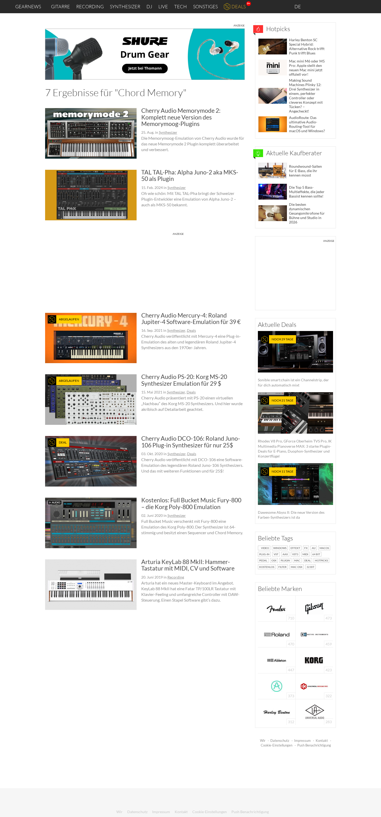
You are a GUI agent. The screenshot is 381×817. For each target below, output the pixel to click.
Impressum (302, 740)
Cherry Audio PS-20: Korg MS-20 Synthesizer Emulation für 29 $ (184, 380)
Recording (90, 6)
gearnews (28, 6)
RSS (360, 7)
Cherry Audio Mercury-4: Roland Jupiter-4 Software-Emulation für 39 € (191, 318)
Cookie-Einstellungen (276, 745)
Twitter (347, 6)
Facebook (336, 6)
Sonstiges (205, 6)
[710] (276, 608)
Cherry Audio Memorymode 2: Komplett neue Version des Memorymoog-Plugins (181, 117)
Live (163, 6)
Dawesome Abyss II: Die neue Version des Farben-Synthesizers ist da (291, 494)
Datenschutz (279, 740)
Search (373, 7)
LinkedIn (314, 6)
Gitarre (60, 6)
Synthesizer (125, 6)
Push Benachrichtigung (314, 745)
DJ (149, 6)
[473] (314, 608)
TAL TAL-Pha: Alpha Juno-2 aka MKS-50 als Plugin (189, 175)
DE (298, 6)
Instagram (325, 6)
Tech (180, 6)
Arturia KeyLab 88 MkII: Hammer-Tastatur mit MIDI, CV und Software (188, 565)
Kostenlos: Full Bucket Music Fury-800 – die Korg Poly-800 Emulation (191, 503)
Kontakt (322, 740)
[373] (276, 686)
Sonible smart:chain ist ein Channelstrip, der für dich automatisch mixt (293, 362)
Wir (262, 740)
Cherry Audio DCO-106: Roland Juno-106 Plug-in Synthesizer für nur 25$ (190, 441)
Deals (238, 6)
